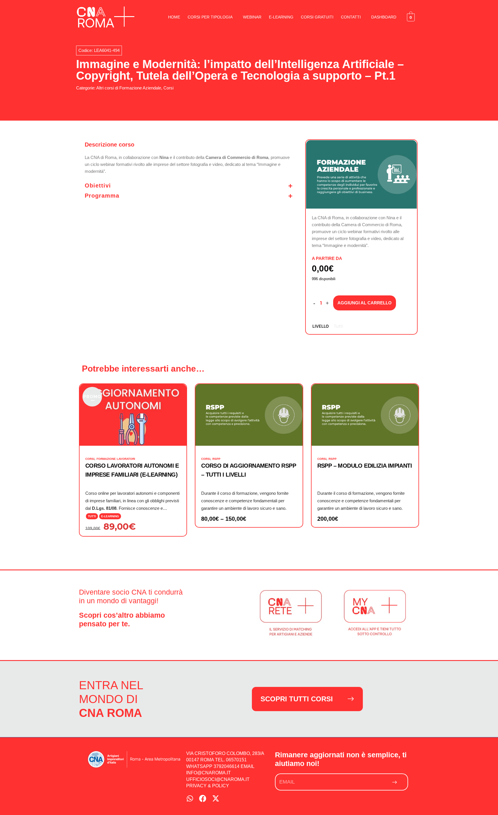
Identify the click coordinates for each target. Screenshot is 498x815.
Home (174, 17)
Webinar (252, 17)
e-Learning (281, 17)
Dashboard (383, 17)
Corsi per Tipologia (210, 17)
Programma (102, 195)
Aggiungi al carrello (364, 302)
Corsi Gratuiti (317, 17)
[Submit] (395, 781)
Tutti (338, 326)
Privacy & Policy (207, 785)
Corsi (168, 87)
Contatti (351, 17)
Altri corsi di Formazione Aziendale (128, 87)
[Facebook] (202, 798)
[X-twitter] (215, 798)
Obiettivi (98, 185)
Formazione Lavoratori (116, 458)
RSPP (216, 458)
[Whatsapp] (189, 798)
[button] (211, 17)
